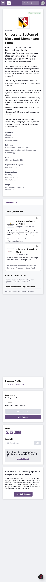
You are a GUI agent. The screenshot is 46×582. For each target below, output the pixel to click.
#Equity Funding (11, 180)
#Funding (8, 175)
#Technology (10, 153)
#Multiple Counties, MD (14, 160)
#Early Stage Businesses (14, 187)
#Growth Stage (10, 190)
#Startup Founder (11, 140)
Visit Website (23, 417)
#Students (9, 138)
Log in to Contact (23, 411)
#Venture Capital (11, 177)
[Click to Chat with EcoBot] (40, 576)
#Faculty (8, 135)
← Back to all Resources (14, 384)
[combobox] (30, 3)
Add (37, 443)
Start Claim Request (23, 494)
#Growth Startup (11, 167)
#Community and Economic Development (20, 150)
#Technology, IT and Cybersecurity (18, 147)
